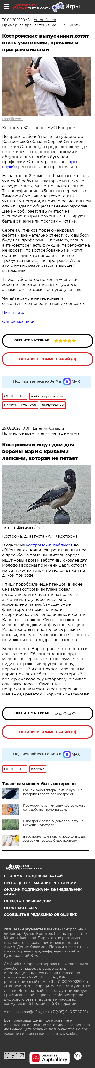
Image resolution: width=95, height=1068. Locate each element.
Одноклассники (18, 321)
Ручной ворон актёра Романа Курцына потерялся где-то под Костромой (52, 792)
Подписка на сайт (45, 876)
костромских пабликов (50, 545)
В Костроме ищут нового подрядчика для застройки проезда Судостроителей (55, 838)
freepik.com (12, 119)
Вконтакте (12, 312)
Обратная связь (20, 908)
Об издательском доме (29, 901)
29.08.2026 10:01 (15, 428)
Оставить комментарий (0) (47, 359)
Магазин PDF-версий (55, 883)
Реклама (13, 876)
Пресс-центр (17, 883)
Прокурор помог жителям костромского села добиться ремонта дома (54, 807)
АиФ (41, 527)
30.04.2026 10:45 (16, 20)
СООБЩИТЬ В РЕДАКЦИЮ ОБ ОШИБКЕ (40, 914)
